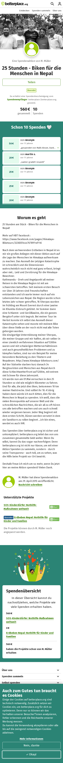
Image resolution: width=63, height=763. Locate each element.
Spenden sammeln (41, 10)
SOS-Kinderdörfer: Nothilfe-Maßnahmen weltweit (30, 620)
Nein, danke (31, 745)
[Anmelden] (59, 4)
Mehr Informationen (31, 738)
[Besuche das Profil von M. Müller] (31, 49)
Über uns (57, 10)
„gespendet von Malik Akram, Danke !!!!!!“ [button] (37, 147)
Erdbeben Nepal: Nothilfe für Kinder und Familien (30, 634)
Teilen (31, 82)
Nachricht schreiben (30, 484)
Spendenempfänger (17, 99)
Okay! (32, 754)
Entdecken (24, 10)
